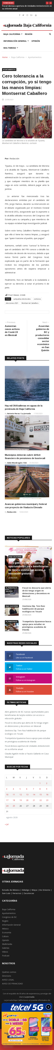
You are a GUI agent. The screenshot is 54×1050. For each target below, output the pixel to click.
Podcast (5, 955)
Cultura (5, 936)
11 (14, 794)
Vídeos (5, 951)
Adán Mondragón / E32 (17, 463)
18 (14, 800)
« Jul (6, 824)
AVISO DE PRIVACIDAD (12, 983)
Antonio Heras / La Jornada (19, 413)
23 (47, 800)
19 (21, 800)
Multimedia (9, 48)
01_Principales (11, 588)
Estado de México (11, 890)
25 (14, 806)
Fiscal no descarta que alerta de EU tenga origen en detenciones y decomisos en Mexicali (26, 724)
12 (21, 794)
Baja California (11, 34)
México (5, 928)
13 (27, 794)
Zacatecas (29, 893)
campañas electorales (22, 299)
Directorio (6, 976)
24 (7, 806)
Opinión (35, 41)
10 (7, 794)
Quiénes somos (9, 972)
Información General (15, 41)
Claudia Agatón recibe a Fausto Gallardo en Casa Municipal (27, 755)
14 (34, 794)
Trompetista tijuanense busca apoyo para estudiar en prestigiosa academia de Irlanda (27, 740)
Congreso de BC (9, 917)
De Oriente (44, 890)
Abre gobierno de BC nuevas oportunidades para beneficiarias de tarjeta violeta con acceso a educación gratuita (27, 715)
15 (40, 794)
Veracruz (16, 893)
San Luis (6, 893)
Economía (6, 932)
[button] (47, 3)
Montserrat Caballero (30, 303)
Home (5, 57)
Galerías (9, 591)
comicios (37, 299)
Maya (34, 890)
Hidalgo (25, 890)
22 (40, 800)
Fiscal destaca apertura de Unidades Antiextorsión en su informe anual (27, 748)
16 (47, 794)
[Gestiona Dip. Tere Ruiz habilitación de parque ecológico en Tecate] (12, 611)
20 (27, 800)
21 (34, 800)
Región (28, 34)
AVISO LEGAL (8, 979)
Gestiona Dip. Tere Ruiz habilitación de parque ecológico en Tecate (33, 609)
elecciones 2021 (12, 303)
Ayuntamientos (35, 57)
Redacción (11, 512)
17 (7, 800)
